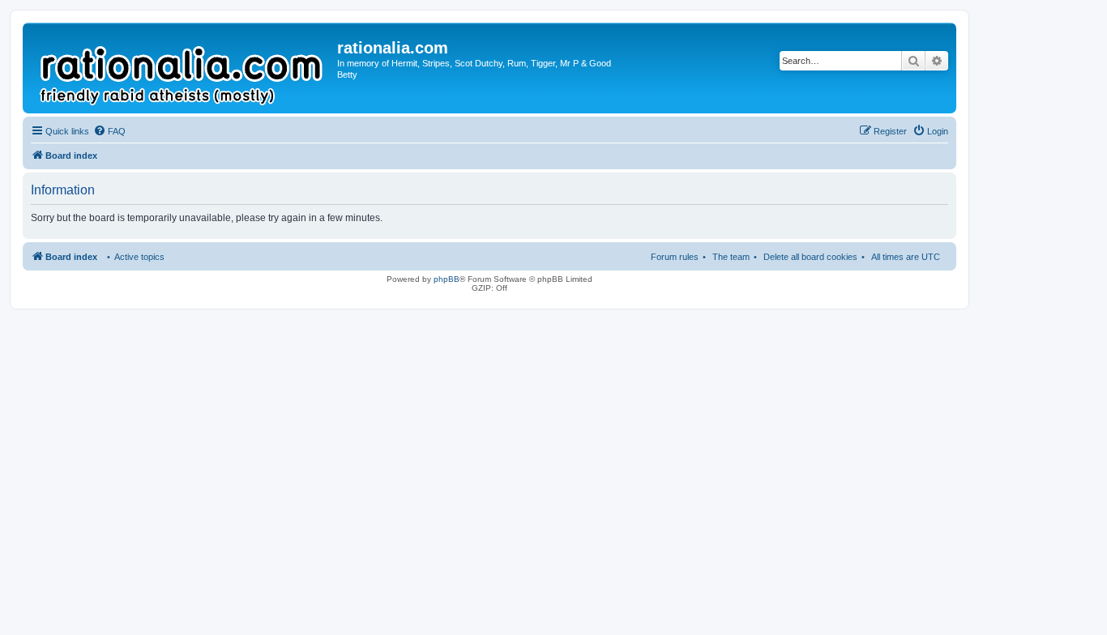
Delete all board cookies (810, 257)
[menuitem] (109, 131)
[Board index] (182, 68)
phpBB (446, 279)
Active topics (139, 257)
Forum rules (675, 257)
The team (731, 257)
